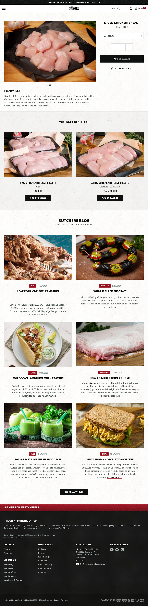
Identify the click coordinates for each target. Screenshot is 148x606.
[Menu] (4, 8)
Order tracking (45, 564)
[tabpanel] (50, 51)
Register (8, 553)
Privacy (64, 600)
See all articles (74, 492)
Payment (42, 560)
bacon (93, 383)
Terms (56, 600)
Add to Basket (122, 58)
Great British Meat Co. (23, 600)
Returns (41, 553)
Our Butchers (10, 572)
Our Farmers (9, 576)
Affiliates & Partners (13, 580)
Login (125, 8)
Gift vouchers (44, 568)
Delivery (42, 549)
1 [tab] (50, 85)
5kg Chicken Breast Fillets (38, 183)
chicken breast (114, 477)
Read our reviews (49, 535)
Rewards (42, 572)
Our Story (8, 564)
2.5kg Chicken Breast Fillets (110, 183)
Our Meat (8, 568)
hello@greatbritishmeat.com (93, 564)
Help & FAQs (44, 557)
